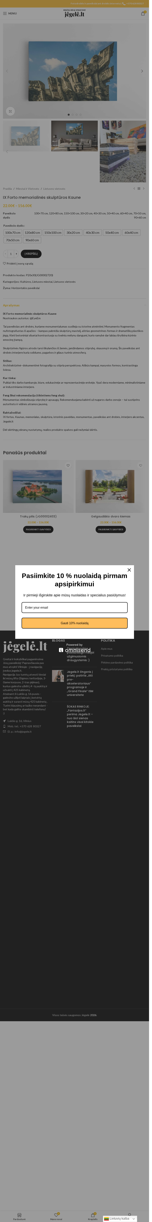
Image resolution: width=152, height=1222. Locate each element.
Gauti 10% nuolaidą (74, 623)
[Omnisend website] (74, 648)
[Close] (129, 570)
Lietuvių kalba (119, 1218)
